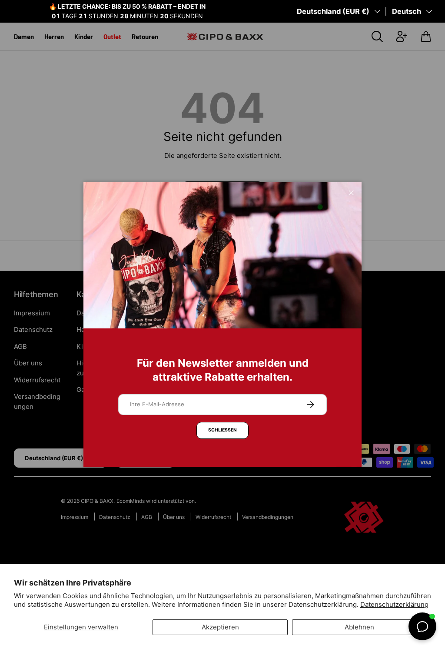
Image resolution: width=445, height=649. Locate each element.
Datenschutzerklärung (394, 604)
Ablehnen (359, 627)
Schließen (222, 430)
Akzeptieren (220, 627)
